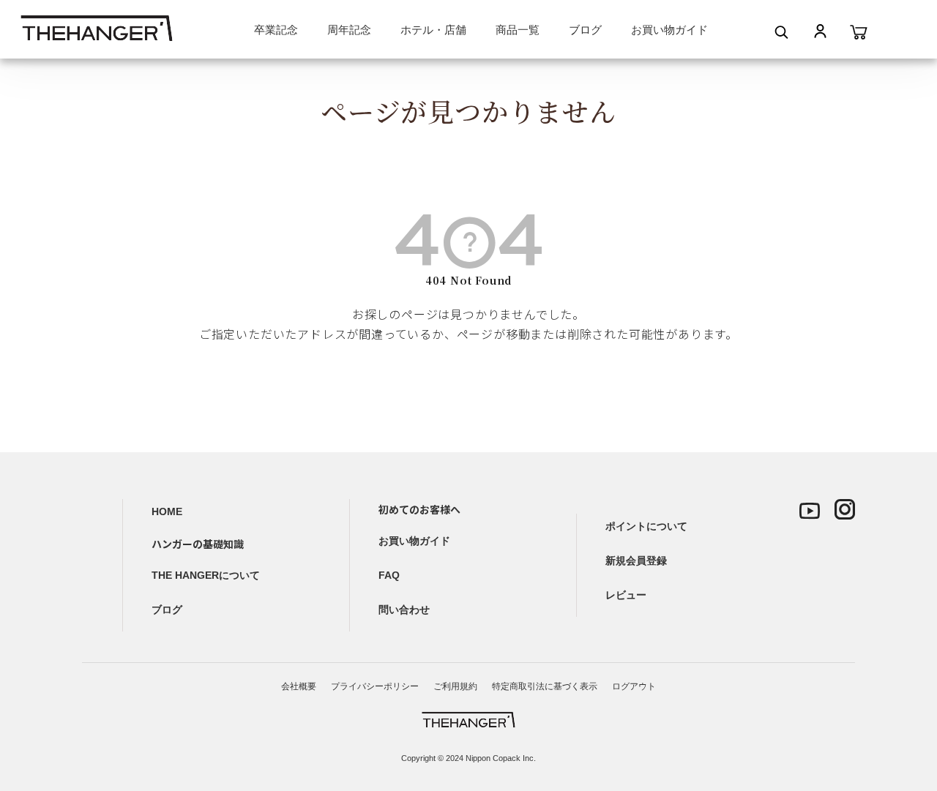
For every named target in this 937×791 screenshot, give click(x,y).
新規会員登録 (636, 560)
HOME (167, 511)
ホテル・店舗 (433, 29)
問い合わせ (404, 609)
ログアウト (634, 686)
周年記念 (349, 29)
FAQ (389, 575)
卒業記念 (276, 29)
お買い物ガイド (669, 29)
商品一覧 (518, 29)
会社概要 (298, 686)
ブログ (585, 29)
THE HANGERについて (206, 575)
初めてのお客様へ (419, 509)
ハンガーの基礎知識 (198, 543)
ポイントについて (646, 526)
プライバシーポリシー (375, 686)
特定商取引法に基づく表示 (544, 686)
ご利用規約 (455, 686)
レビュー (625, 595)
